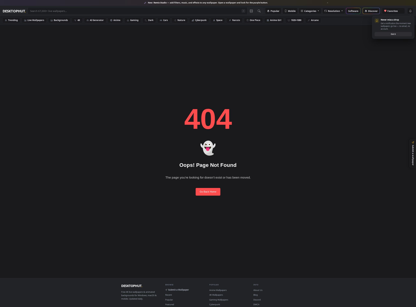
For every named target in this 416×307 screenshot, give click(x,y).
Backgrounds (61, 20)
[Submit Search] (259, 10)
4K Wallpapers (216, 294)
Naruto (236, 20)
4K (79, 20)
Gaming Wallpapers (218, 299)
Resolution (334, 10)
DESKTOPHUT (131, 286)
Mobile (292, 10)
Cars (165, 20)
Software (353, 10)
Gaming (134, 20)
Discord (257, 299)
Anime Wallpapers (218, 290)
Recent (168, 294)
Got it (393, 34)
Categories (310, 10)
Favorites (394, 10)
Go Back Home (208, 191)
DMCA (256, 304)
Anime (116, 20)
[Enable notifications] (410, 11)
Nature (181, 20)
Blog (255, 294)
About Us (257, 290)
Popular (275, 10)
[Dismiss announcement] (328, 3)
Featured (169, 304)
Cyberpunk (201, 20)
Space (219, 20)
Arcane (315, 20)
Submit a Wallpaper (178, 289)
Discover (373, 10)
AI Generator (97, 20)
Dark (150, 20)
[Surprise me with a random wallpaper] (251, 10)
